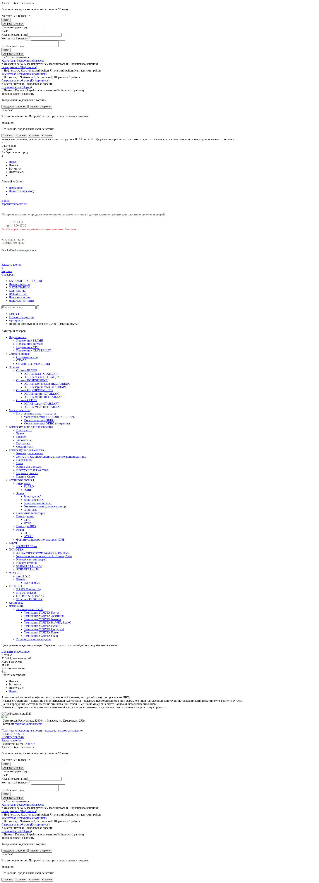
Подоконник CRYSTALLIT (33, 350)
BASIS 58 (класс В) (28, 589)
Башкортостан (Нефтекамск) (19, 67)
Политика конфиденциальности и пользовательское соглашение (42, 730)
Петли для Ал (25, 516)
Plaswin (20, 579)
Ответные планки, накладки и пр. (45, 506)
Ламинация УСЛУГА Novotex (42, 619)
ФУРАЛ (28, 523)
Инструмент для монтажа (32, 469)
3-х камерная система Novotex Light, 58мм (42, 552)
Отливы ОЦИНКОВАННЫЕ (34, 390)
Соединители (24, 446)
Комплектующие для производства (31, 426)
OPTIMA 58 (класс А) (30, 596)
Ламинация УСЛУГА (29, 609)
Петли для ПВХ (26, 526)
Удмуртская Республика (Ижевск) (22, 60)
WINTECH (16, 572)
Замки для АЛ (32, 496)
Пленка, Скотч (25, 476)
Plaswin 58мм (32, 582)
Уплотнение (24, 440)
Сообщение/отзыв (12, 46)
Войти (5, 200)
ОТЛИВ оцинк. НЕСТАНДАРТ (44, 396)
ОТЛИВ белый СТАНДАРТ (41, 373)
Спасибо (7, 135)
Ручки (20, 433)
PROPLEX (15, 586)
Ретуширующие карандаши (33, 639)
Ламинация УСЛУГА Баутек (41, 612)
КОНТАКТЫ (17, 290)
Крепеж (21, 436)
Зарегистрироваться (14, 203)
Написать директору (22, 191)
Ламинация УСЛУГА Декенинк (44, 615)
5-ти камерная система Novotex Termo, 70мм (44, 556)
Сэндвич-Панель (19, 353)
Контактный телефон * (15, 15)
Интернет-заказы (19, 284)
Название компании (14, 34)
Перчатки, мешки (27, 473)
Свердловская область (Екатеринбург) (25, 80)
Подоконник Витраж (29, 343)
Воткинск (15, 168)
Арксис (30, 743)
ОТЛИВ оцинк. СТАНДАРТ (42, 393)
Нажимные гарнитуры (30, 513)
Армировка (16, 320)
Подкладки (23, 443)
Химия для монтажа (29, 466)
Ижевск (14, 165)
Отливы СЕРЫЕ (26, 400)
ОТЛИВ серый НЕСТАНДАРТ (43, 406)
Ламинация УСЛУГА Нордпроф (44, 629)
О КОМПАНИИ (19, 287)
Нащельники (24, 459)
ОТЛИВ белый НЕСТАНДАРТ (43, 377)
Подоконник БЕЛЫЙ (29, 340)
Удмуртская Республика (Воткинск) (24, 73)
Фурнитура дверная (21, 479)
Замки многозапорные (38, 503)
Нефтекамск (16, 171)
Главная (14, 313)
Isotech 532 (23, 576)
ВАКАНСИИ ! (18, 294)
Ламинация (16, 605)
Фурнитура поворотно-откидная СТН (40, 539)
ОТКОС (21, 360)
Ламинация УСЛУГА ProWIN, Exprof (47, 622)
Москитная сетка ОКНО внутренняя (47, 423)
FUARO (29, 486)
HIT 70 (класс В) (26, 592)
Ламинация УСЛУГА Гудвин (42, 625)
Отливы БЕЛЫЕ (26, 370)
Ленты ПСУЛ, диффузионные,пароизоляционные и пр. (51, 456)
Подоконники (17, 337)
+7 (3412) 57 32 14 (12, 733)
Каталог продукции (21, 317)
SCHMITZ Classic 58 (29, 566)
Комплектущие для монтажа (26, 450)
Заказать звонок (11, 264)
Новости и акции (20, 297)
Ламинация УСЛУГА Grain (41, 635)
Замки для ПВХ (34, 499)
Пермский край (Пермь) (16, 87)
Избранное (16, 187)
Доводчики (23, 483)
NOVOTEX (16, 549)
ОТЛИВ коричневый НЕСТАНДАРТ (47, 383)
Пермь (13, 161)
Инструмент (24, 430)
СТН (27, 519)
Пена (19, 463)
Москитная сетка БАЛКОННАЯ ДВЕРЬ (49, 416)
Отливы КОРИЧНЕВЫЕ (32, 380)
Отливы (14, 367)
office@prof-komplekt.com (26, 723)
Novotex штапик (26, 562)
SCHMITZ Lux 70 (27, 569)
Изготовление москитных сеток (36, 413)
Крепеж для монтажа (29, 453)
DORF (28, 489)
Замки (20, 493)
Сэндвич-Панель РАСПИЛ (33, 363)
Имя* (4, 30)
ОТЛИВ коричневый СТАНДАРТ (45, 387)
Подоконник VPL (27, 347)
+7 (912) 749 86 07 (12, 737)
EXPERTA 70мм (26, 546)
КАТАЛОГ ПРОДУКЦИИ (25, 280)
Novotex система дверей (31, 559)
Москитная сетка (19, 410)
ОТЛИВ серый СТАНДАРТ (41, 403)
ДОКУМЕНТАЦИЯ (21, 300)
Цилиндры (30, 509)
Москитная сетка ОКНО (39, 420)
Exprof (13, 542)
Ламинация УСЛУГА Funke (41, 632)
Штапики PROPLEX (29, 599)
